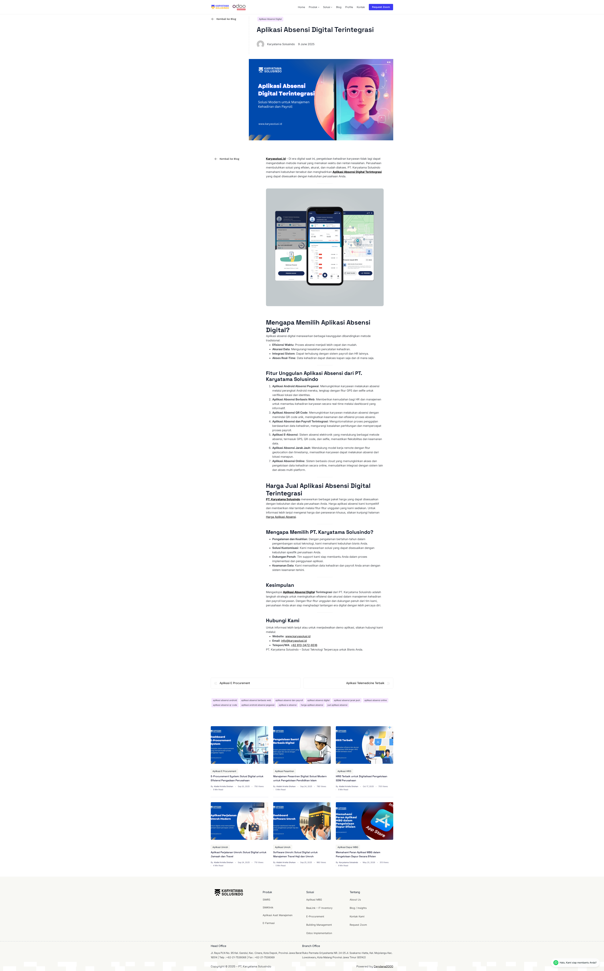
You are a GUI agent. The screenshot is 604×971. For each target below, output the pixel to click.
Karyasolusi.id (276, 158)
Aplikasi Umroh (220, 847)
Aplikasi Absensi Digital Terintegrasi (357, 172)
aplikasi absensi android (225, 700)
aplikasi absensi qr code (225, 705)
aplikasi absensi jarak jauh (347, 700)
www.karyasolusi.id (297, 636)
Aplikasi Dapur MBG (348, 847)
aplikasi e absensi (287, 705)
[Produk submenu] (318, 7)
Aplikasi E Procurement (235, 683)
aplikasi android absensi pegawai (257, 705)
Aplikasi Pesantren (284, 771)
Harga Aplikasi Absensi (281, 517)
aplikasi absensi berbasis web (256, 700)
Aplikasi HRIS (344, 771)
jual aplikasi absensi (337, 705)
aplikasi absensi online (375, 700)
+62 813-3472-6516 (304, 645)
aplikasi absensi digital (318, 700)
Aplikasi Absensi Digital (270, 19)
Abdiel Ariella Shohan (223, 786)
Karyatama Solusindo (348, 862)
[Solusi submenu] (331, 7)
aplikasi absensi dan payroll (289, 700)
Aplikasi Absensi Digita (298, 592)
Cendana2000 (383, 966)
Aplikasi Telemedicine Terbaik (365, 683)
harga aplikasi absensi (312, 705)
